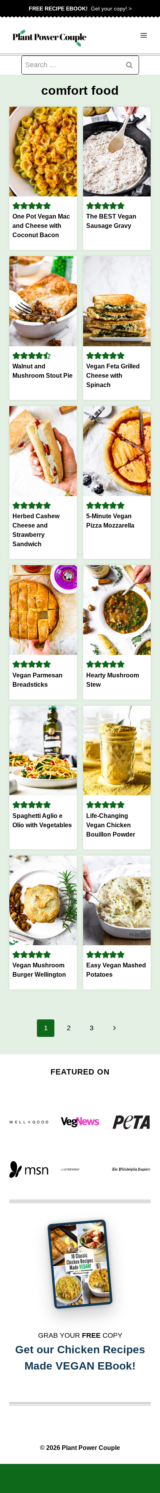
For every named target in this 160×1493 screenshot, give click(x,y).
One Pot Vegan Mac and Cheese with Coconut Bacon (41, 225)
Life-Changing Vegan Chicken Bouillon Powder (110, 825)
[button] (16, 206)
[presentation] (43, 151)
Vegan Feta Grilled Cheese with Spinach (113, 375)
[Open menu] (143, 36)
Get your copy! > (80, 8)
